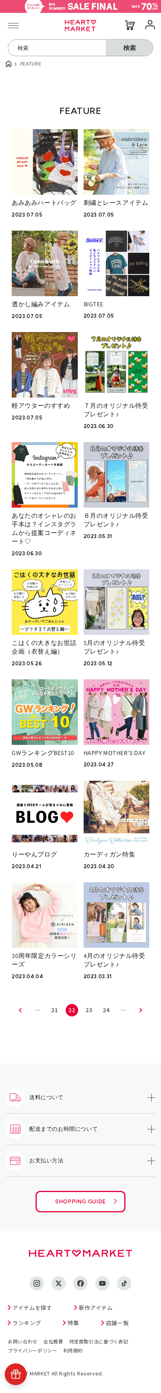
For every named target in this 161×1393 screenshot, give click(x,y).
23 (89, 1010)
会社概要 (53, 1341)
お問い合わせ (23, 1341)
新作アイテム (96, 1307)
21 (54, 1010)
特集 (73, 1323)
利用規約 (73, 1350)
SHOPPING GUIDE (80, 1201)
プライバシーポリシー (32, 1350)
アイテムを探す (32, 1307)
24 (106, 1010)
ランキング (27, 1323)
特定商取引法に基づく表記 (99, 1341)
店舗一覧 (117, 1323)
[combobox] (57, 48)
